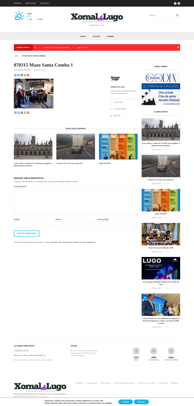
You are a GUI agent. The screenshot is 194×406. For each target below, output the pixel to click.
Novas (83, 36)
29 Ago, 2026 (156, 149)
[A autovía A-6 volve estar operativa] (161, 177)
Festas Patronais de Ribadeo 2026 (160, 248)
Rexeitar (141, 402)
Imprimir (116, 116)
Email (59, 219)
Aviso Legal (106, 383)
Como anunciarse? (78, 355)
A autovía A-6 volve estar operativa (47, 47)
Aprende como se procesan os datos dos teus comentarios (73, 242)
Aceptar (125, 402)
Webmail (174, 383)
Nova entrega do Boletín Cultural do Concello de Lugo (161, 283)
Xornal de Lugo (24, 70)
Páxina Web (102, 219)
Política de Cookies (147, 383)
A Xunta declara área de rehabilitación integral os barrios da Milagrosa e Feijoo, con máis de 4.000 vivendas (160, 320)
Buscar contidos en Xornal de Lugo (84, 351)
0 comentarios (119, 109)
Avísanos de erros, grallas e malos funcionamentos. (34, 360)
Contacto (44, 3)
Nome (17, 219)
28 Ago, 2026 (156, 183)
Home (16, 56)
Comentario (20, 187)
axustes (108, 403)
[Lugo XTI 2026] (161, 211)
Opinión (110, 36)
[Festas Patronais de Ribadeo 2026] (161, 245)
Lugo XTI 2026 (73, 47)
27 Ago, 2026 (156, 288)
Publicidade (30, 3)
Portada (17, 3)
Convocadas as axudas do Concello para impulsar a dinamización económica (33, 164)
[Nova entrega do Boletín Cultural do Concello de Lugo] (161, 279)
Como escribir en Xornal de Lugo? (83, 353)
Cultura (96, 36)
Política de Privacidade (124, 383)
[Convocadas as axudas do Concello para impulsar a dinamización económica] (161, 140)
